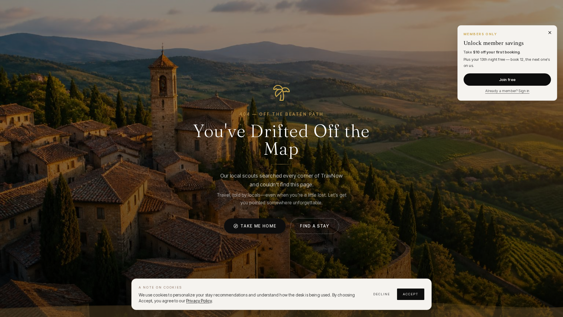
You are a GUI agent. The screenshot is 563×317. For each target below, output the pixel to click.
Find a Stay (314, 225)
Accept (410, 294)
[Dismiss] (550, 32)
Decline (381, 294)
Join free (507, 79)
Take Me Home (258, 225)
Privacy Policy (199, 300)
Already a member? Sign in (507, 91)
